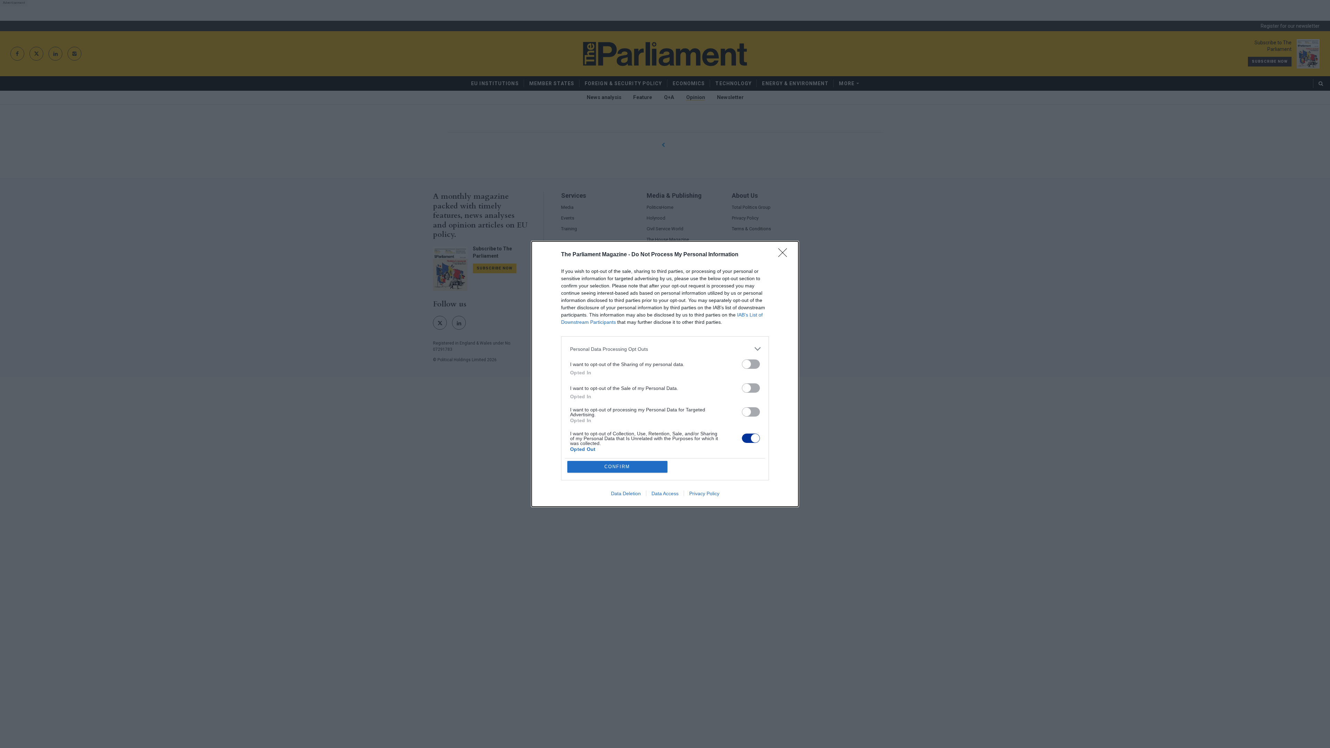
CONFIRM (617, 466)
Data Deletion (626, 493)
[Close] (784, 254)
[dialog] (665, 374)
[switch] (751, 364)
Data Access (665, 493)
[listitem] (665, 349)
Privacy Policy (704, 493)
